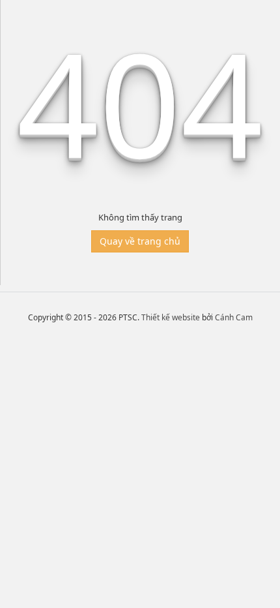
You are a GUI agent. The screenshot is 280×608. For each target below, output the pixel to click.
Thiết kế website (170, 317)
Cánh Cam (234, 317)
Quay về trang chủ (140, 241)
